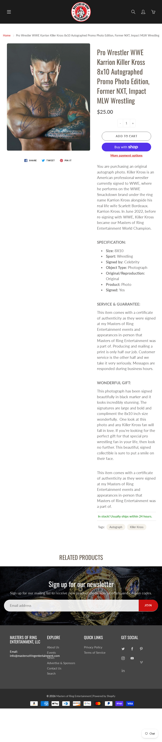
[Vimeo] (141, 661)
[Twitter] (123, 648)
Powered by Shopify (104, 696)
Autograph (115, 527)
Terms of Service (94, 652)
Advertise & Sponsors (61, 663)
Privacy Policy (93, 647)
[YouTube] (132, 658)
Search (51, 673)
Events (51, 652)
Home (6, 35)
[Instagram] (123, 658)
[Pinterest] (141, 648)
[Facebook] (132, 648)
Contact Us (54, 668)
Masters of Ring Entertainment (73, 696)
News (51, 657)
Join (148, 605)
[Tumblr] (123, 670)
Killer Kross (136, 527)
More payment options (126, 155)
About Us (53, 647)
